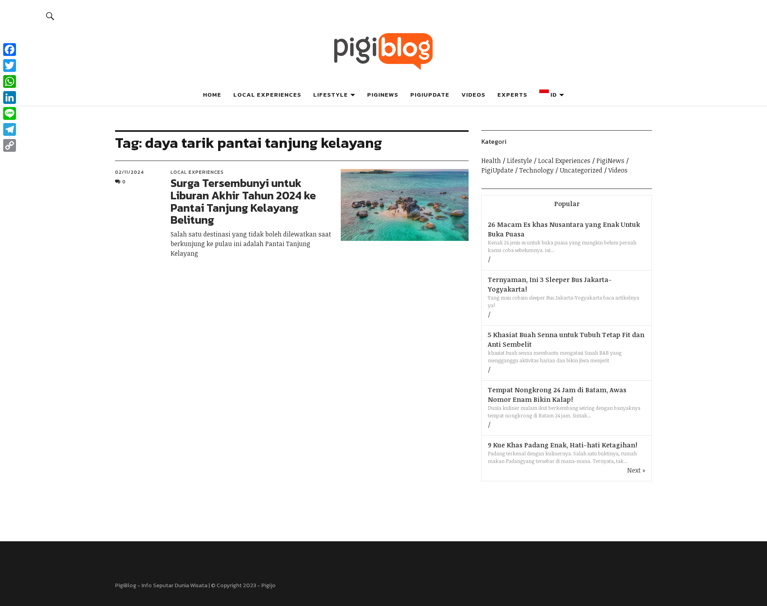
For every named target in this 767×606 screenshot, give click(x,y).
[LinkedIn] (10, 97)
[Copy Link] (10, 145)
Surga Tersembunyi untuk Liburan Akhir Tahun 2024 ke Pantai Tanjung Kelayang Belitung (243, 201)
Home (212, 94)
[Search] (50, 16)
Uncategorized (581, 170)
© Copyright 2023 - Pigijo (243, 585)
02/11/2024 (129, 172)
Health (491, 160)
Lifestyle (330, 94)
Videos (473, 94)
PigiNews (382, 94)
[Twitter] (10, 66)
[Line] (10, 113)
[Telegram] (10, 129)
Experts (512, 94)
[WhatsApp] (10, 81)
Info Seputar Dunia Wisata (174, 585)
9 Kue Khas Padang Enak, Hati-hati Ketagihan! (562, 445)
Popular (567, 203)
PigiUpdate (429, 94)
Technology (536, 170)
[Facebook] (10, 50)
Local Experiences (267, 94)
